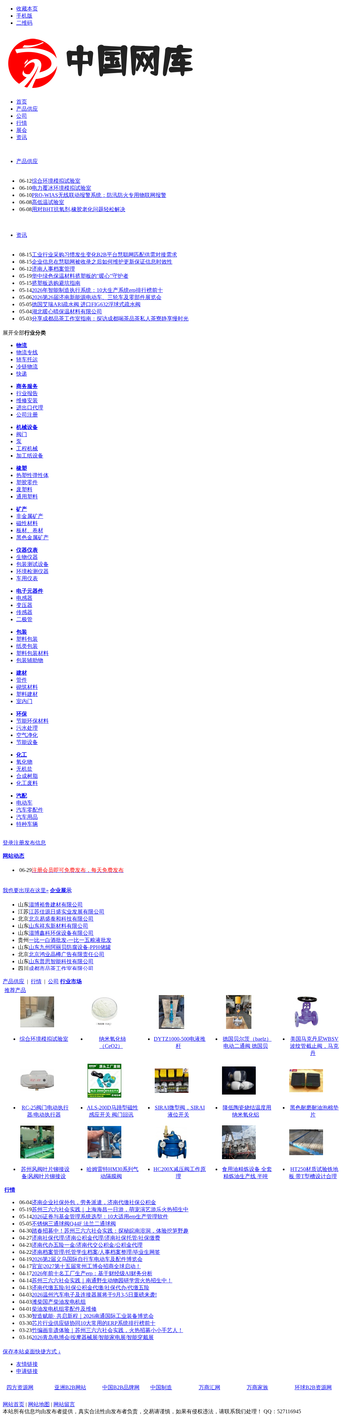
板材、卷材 (29, 530)
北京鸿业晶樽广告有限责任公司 (66, 954)
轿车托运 (27, 359)
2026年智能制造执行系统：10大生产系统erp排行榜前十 (97, 290)
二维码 (24, 23)
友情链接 (27, 1364)
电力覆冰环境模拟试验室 (61, 188)
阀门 (21, 434)
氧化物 (24, 762)
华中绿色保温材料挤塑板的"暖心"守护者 (80, 276)
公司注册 (27, 415)
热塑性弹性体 (32, 475)
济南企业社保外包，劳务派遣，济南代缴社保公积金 (94, 1202)
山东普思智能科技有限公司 (61, 961)
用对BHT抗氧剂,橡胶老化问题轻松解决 (78, 209)
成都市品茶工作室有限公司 (61, 968)
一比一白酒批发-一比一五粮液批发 (70, 940)
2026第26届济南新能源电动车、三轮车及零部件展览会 (97, 297)
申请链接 (27, 1371)
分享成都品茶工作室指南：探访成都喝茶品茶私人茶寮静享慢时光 (110, 318)
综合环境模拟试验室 (56, 181)
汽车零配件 (29, 810)
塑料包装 (27, 639)
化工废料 (27, 783)
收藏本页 (27, 9)
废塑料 (24, 489)
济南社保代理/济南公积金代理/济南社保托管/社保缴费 (96, 1238)
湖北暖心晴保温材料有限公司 (67, 311)
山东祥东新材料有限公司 (58, 926)
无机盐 (24, 769)
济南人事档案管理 (53, 269)
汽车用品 (27, 817)
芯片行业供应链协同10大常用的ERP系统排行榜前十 (93, 1323)
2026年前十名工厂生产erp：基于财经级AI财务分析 (92, 1273)
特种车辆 (27, 824)
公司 (53, 981)
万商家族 (257, 1387)
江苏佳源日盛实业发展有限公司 (66, 912)
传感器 (24, 612)
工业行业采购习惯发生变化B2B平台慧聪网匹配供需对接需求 (104, 254)
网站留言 (64, 1404)
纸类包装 (27, 646)
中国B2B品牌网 (121, 1387)
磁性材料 (27, 523)
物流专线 (27, 352)
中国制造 (161, 1387)
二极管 (24, 619)
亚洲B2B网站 (70, 1387)
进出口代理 (29, 407)
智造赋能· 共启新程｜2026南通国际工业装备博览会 (93, 1316)
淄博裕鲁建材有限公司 (56, 904)
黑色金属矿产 (32, 537)
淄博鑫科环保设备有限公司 (61, 933)
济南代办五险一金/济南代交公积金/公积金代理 (87, 1245)
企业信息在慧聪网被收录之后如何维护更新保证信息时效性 (102, 262)
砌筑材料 (27, 687)
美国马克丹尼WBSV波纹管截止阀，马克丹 (314, 1046)
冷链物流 (27, 366)
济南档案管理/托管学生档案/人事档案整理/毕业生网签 (96, 1252)
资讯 (21, 235)
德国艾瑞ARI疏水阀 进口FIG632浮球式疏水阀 (86, 304)
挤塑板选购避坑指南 (56, 283)
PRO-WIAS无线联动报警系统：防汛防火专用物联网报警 (99, 195)
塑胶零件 (27, 482)
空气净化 (27, 735)
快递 (21, 374)
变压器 (24, 605)
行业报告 (27, 393)
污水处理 (27, 728)
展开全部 (13, 333)
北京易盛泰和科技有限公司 (61, 919)
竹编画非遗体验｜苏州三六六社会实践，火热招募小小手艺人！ (107, 1330)
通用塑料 (27, 496)
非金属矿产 (29, 516)
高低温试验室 (48, 202)
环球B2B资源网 (313, 1387)
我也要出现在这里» (26, 890)
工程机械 (27, 448)
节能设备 (27, 742)
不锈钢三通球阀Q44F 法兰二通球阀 (74, 1223)
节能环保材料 (32, 721)
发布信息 (35, 843)
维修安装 (27, 400)
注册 (19, 843)
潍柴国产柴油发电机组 (59, 1302)
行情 (36, 981)
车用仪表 (27, 578)
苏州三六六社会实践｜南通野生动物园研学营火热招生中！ (102, 1280)
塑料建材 (27, 694)
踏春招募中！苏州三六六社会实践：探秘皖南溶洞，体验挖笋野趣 (110, 1231)
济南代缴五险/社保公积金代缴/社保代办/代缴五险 (90, 1287)
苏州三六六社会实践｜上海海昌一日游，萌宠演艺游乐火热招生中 (110, 1209)
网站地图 (39, 1404)
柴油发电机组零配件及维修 (64, 1309)
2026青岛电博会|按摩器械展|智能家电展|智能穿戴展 (93, 1337)
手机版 (24, 16)
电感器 (24, 598)
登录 (8, 843)
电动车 (24, 803)
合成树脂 (27, 776)
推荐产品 (15, 990)
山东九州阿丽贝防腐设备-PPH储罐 (70, 947)
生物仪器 (27, 557)
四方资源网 (19, 1387)
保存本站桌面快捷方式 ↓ (32, 1351)
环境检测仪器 (32, 571)
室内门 (24, 701)
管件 (21, 680)
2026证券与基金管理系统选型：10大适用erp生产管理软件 (100, 1216)
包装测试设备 (32, 564)
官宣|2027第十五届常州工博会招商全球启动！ (86, 1266)
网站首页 (13, 1404)
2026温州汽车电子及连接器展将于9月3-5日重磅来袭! (94, 1295)
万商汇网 (209, 1387)
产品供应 (27, 161)
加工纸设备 (29, 455)
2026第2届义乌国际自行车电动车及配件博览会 (87, 1259)
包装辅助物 (29, 660)
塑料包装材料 (32, 653)
